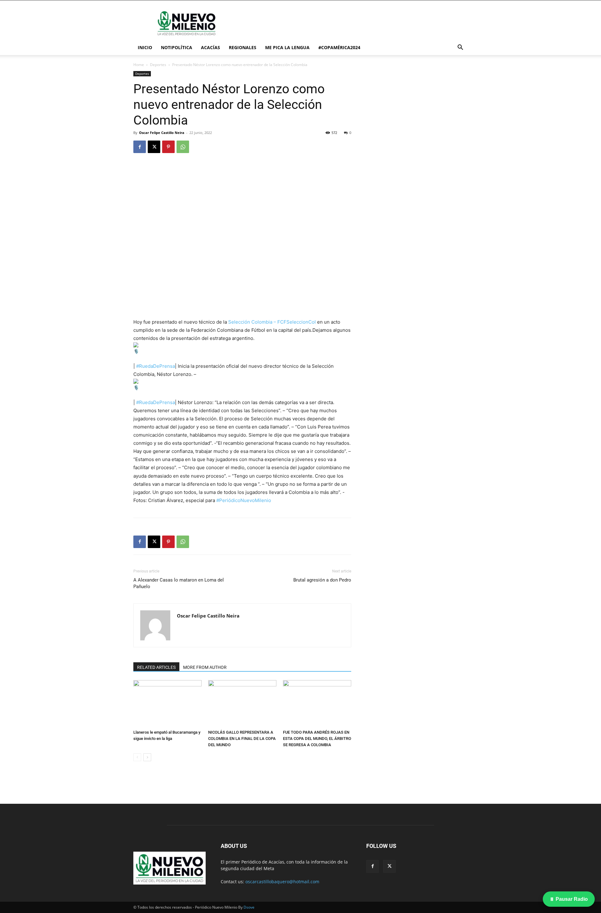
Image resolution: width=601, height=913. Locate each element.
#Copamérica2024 (339, 47)
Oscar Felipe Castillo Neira (161, 132)
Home (138, 64)
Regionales (242, 47)
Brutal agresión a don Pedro (322, 580)
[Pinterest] (168, 147)
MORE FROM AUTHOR (205, 667)
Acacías (210, 47)
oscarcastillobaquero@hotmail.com (282, 882)
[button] (460, 48)
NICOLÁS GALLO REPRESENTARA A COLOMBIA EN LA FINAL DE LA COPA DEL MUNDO (242, 738)
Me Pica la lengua (287, 47)
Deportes (158, 64)
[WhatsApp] (183, 147)
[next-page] (147, 757)
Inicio (145, 47)
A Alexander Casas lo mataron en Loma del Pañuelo (178, 583)
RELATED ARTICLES (156, 667)
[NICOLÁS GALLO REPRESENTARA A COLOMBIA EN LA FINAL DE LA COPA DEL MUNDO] (242, 703)
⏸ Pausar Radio (569, 899)
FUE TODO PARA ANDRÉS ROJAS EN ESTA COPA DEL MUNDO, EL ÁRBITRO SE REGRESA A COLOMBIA (317, 738)
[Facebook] (139, 147)
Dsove (249, 907)
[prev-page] (137, 757)
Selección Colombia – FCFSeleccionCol (272, 322)
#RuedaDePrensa (155, 366)
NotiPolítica (176, 47)
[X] (154, 147)
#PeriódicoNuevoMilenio (243, 500)
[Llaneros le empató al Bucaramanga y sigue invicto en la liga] (167, 703)
